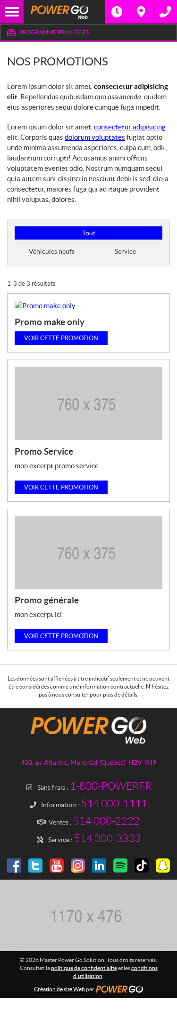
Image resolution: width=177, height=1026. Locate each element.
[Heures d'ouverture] (117, 12)
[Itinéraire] (141, 12)
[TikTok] (142, 865)
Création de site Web (59, 989)
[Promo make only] (88, 306)
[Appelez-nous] (165, 12)
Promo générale (47, 600)
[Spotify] (120, 865)
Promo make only (49, 322)
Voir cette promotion (61, 338)
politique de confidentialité (84, 968)
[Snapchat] (163, 865)
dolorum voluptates (95, 137)
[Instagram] (78, 865)
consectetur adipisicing (130, 127)
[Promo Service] (88, 403)
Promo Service (44, 451)
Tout (88, 233)
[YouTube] (57, 865)
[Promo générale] (88, 552)
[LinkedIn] (99, 865)
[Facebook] (14, 865)
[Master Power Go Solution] (64, 12)
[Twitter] (35, 865)
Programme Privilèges (54, 32)
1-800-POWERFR (111, 786)
